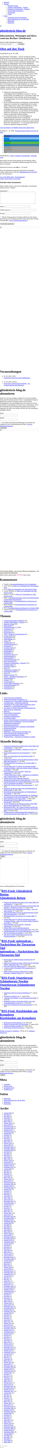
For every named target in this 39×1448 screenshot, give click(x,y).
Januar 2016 (7, 1305)
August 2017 (8, 1276)
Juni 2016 (7, 1296)
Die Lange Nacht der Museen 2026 (14, 966)
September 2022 (9, 1187)
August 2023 (8, 1169)
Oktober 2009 (8, 1430)
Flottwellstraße (8, 639)
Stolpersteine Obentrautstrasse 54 (14, 1022)
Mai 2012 (7, 1378)
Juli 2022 (6, 1191)
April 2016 (7, 1299)
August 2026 (8, 1113)
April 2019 (7, 1250)
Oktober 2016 (8, 1289)
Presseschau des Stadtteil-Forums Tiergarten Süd (18, 959)
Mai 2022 (7, 1194)
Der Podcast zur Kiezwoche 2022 (14, 1028)
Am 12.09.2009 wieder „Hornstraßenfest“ (12, 177)
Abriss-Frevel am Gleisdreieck (13, 698)
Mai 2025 (7, 1138)
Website (2, 213)
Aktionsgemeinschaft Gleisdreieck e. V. (15, 699)
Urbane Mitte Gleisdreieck (15, 11)
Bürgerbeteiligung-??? (10, 627)
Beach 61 (6, 711)
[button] (7, 136)
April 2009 (7, 1440)
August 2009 (8, 1434)
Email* (2, 1065)
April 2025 (7, 1140)
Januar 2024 (7, 1162)
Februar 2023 (8, 1179)
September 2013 (9, 1352)
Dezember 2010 (8, 1406)
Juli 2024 (6, 1152)
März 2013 (7, 1361)
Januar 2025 (7, 1145)
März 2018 (7, 1266)
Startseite (6, 2)
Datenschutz (7, 1104)
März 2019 (7, 1252)
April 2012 (7, 1379)
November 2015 (9, 1308)
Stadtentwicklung (9, 675)
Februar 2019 (8, 1254)
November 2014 (9, 1328)
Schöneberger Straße (10, 671)
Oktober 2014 (8, 1330)
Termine (6, 680)
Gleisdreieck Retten (12, 898)
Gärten (10, 14)
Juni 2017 (7, 1277)
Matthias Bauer (8, 601)
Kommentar (4, 191)
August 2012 (8, 1372)
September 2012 (9, 1371)
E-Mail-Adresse (5, 210)
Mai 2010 (7, 1418)
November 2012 (9, 1367)
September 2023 (9, 1167)
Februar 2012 (8, 1383)
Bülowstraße (7, 626)
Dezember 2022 (8, 1182)
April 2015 (7, 1320)
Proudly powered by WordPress (9, 1031)
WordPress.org (8, 1089)
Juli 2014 (6, 1335)
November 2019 (9, 1238)
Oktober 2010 (8, 1410)
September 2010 (9, 1411)
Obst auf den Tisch (12, 49)
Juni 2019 (7, 1247)
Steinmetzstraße (8, 678)
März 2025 (7, 1142)
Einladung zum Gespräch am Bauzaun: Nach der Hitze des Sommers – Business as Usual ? (21, 906)
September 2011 (8, 1391)
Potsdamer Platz (8, 665)
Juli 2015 (6, 1315)
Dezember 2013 (8, 1347)
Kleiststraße (7, 653)
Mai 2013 (7, 1357)
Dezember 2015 (8, 1306)
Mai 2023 (7, 1174)
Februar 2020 (8, 1233)
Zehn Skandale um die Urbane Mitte (15, 798)
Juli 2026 (6, 1114)
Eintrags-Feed (8, 1086)
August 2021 (8, 1204)
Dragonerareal (8, 632)
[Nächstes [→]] (2, 1447)
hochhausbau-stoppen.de (11, 725)
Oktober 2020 (8, 1220)
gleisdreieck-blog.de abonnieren (17, 17)
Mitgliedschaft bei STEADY (28, 172)
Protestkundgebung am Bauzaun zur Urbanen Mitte (23, 608)
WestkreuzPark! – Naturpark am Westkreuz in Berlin (19, 737)
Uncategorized (8, 682)
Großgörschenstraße (10, 644)
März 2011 (7, 1401)
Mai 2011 (6, 1398)
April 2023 (7, 1176)
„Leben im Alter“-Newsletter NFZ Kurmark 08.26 (19, 968)
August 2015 (8, 1313)
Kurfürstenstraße (9, 656)
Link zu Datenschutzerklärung (18, 220)
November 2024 (9, 1148)
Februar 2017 (8, 1282)
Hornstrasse (7, 646)
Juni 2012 (7, 1376)
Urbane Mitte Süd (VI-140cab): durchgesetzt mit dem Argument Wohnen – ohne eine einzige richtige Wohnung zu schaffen (21, 768)
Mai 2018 (7, 1264)
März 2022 (7, 1198)
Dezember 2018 (8, 1257)
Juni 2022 (7, 1193)
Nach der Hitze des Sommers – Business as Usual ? (19, 749)
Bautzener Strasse (13, 6)
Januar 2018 (7, 1269)
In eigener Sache (9, 648)
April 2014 (7, 1340)
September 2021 (9, 1203)
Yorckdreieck (8, 687)
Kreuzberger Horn (9, 654)
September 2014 (9, 1332)
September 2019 (9, 1242)
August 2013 (8, 1354)
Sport (1, 157)
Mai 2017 (7, 1279)
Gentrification (8, 642)
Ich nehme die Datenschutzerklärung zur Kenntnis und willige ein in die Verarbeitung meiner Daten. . (17, 424)
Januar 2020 (7, 1235)
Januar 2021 (7, 1215)
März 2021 (7, 1211)
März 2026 (7, 1121)
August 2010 (8, 1413)
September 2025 (9, 1131)
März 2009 (7, 1442)
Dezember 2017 (8, 1271)
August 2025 (8, 1133)
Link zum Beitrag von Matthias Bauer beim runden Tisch (17, 127)
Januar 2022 (7, 1199)
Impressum (11, 22)
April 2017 (7, 1281)
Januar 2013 (7, 1364)
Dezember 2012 (8, 1366)
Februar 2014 (8, 1344)
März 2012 (7, 1381)
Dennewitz (7, 631)
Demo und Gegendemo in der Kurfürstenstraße (18, 1005)
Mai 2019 (7, 1249)
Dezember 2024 (8, 1147)
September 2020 (9, 1221)
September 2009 (9, 1432)
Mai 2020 (7, 1228)
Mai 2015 (7, 1318)
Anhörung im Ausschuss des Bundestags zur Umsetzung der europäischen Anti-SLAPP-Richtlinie (21, 796)
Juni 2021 (7, 1208)
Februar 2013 (8, 1362)
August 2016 (8, 1293)
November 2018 (9, 1259)
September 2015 (9, 1311)
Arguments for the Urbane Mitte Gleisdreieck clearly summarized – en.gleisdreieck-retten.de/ (19, 705)
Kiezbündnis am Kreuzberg (18, 1018)
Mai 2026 (7, 1118)
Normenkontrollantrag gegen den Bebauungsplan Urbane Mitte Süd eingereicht (21, 598)
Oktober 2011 (8, 1389)
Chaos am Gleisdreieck (11, 715)
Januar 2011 (7, 1405)
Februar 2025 (8, 1143)
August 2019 (8, 1243)
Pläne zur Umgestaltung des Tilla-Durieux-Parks (22, 589)
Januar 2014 (7, 1345)
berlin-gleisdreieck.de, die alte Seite (18, 19)
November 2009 (9, 1428)
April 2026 (7, 1120)
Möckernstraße (8, 658)
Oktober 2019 (8, 1240)
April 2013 (7, 1359)
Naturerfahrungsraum (10, 659)
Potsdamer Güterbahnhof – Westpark (19, 9)
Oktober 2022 (8, 1186)
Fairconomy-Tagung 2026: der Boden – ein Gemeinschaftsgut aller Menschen (17, 384)
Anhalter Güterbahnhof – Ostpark (18, 7)
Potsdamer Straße (9, 666)
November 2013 (9, 1349)
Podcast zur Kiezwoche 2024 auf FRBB (16, 1024)
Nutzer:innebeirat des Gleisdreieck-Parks (16, 733)
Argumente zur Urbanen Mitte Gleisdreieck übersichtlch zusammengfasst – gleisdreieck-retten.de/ (20, 702)
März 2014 (7, 1342)
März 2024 (7, 1159)
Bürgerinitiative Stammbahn (12, 713)
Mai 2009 (7, 1439)
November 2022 (9, 1184)
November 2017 (9, 1272)
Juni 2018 (7, 1262)
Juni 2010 (7, 1417)
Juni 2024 (7, 1153)
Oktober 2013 (8, 1350)
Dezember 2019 (8, 1237)
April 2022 (7, 1196)
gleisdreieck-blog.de (13, 30)
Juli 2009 (6, 1435)
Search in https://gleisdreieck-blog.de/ (11, 42)
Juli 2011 (6, 1394)
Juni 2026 (7, 1116)
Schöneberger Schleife (10, 670)
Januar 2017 (7, 1284)
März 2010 (7, 1422)
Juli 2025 (6, 1135)
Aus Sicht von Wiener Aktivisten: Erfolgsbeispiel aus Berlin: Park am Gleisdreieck (19, 708)
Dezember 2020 (8, 1216)
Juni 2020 (7, 1226)
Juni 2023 (7, 1172)
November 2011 (8, 1388)
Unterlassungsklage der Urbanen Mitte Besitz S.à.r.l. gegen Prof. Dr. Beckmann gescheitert (21, 782)
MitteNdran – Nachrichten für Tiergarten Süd (17, 731)
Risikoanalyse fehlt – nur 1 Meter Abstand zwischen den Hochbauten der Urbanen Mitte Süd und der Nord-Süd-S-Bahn (21, 808)
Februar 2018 (8, 1267)
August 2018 (8, 1260)
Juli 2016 (6, 1294)
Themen (6, 4)
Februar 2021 (8, 1213)
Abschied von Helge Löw (11, 996)
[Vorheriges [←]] (1, 1447)
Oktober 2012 (8, 1369)
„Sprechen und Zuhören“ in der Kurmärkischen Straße (20, 998)
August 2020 (8, 1223)
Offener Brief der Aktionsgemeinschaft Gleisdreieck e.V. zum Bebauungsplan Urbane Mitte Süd (21, 813)
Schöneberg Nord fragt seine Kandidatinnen (17, 378)
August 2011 (7, 1393)
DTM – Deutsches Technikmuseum (14, 634)
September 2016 (9, 1291)
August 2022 (8, 1189)
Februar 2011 (8, 1403)
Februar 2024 (8, 1160)
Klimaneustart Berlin (10, 728)
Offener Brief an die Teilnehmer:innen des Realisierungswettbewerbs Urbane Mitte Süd (17, 779)
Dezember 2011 (8, 1386)
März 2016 (7, 1301)
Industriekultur (8, 649)
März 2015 (7, 1322)
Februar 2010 (8, 1423)
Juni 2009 (7, 1437)
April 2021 (7, 1210)
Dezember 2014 (8, 1327)
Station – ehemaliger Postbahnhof (14, 676)
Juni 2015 (7, 1316)
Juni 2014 (7, 1337)
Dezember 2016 (8, 1286)
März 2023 (7, 1177)
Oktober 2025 (8, 1130)
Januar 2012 (7, 1384)
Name (2, 206)
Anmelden (7, 1084)
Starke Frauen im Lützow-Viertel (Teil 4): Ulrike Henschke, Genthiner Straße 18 (18, 972)
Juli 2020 (6, 1225)
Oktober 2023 (8, 1165)
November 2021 (9, 1201)
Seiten (5, 16)
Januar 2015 (7, 1325)
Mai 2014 (7, 1338)
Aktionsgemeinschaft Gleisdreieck (14, 620)
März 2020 (7, 1232)
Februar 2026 (8, 1123)
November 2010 (9, 1408)
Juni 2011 (7, 1396)
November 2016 (9, 1288)
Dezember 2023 (8, 1164)
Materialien (11, 21)
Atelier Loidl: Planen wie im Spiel (10, 179)
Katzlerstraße (8, 651)
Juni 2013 (7, 1355)
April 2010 (7, 1420)
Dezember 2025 (8, 1126)
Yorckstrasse (11, 12)
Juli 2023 (6, 1170)
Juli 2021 (6, 1206)
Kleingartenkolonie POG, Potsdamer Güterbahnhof (19, 726)
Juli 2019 (6, 1245)
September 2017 (9, 1274)
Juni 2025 (7, 1137)
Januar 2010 (7, 1425)
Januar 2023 (7, 1181)
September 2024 (9, 1150)
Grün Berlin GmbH (10, 718)
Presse (6, 668)
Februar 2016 (8, 1303)
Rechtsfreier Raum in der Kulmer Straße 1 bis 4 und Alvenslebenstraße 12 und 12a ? (19, 1002)
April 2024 (7, 1157)
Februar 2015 (8, 1323)
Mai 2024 (7, 1155)
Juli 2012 (6, 1374)
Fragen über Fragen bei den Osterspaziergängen (18, 785)
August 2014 (8, 1333)
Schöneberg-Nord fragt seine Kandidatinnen (17, 993)
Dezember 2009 (8, 1427)
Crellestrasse (7, 629)
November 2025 (9, 1128)
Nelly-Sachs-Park (9, 661)
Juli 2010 (6, 1415)
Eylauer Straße (8, 636)
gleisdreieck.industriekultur (12, 716)
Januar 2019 (7, 1255)
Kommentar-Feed (9, 1088)
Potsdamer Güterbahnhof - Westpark (26, 156)
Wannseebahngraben (10, 685)
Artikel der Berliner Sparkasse (13, 1026)
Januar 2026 (7, 1125)
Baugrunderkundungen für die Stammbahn (23, 584)
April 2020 (7, 1230)
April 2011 (7, 1400)
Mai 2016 (7, 1298)
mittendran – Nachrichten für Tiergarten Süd (19, 953)
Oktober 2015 (8, 1310)
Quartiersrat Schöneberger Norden (14, 735)
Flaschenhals (7, 637)
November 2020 (9, 1218)
